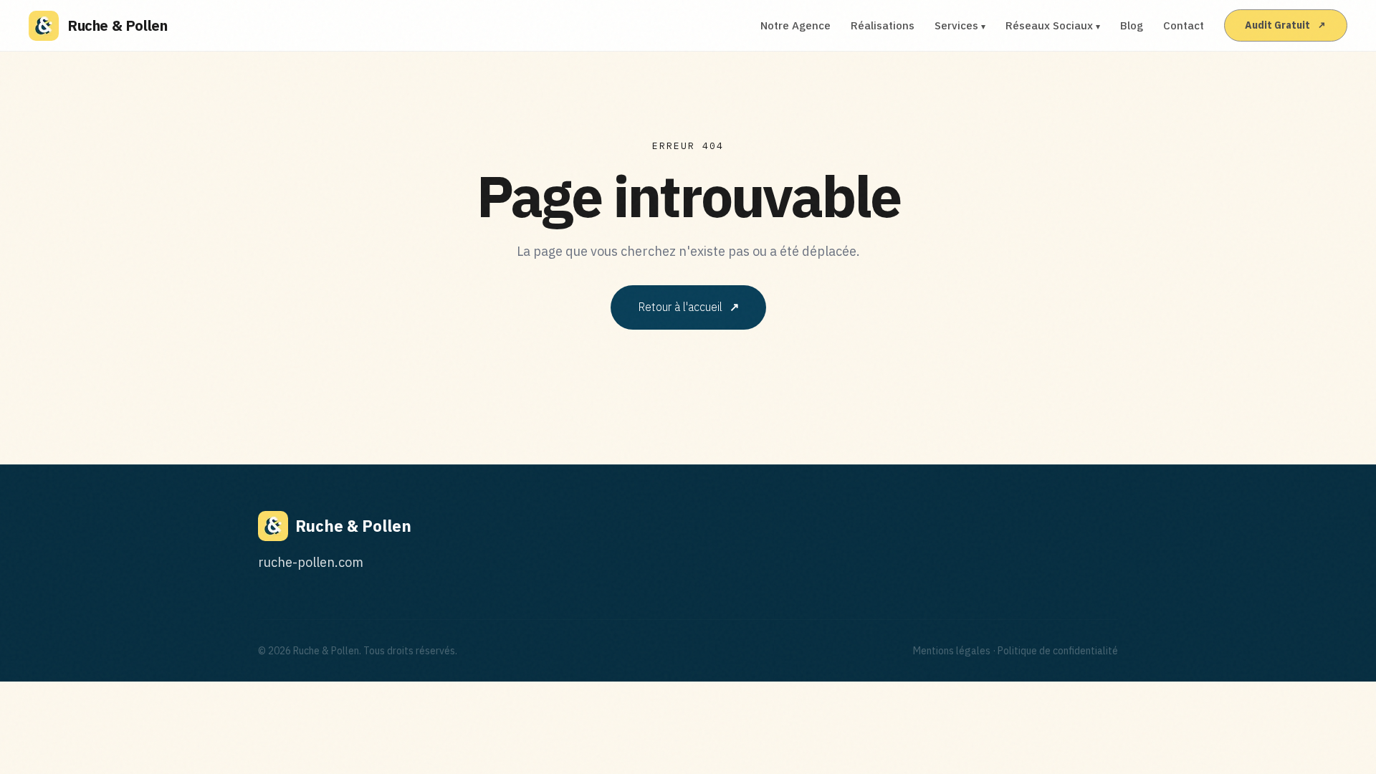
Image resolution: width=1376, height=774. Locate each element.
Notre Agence (795, 25)
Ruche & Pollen (117, 25)
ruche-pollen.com (310, 562)
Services (960, 25)
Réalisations (882, 25)
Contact (1183, 25)
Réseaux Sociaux (1052, 25)
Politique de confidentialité (1058, 650)
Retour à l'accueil (688, 307)
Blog (1131, 25)
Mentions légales (951, 650)
